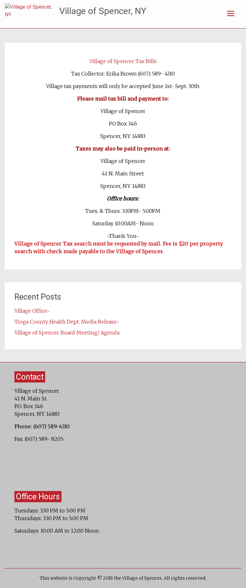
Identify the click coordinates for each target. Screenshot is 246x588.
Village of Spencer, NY (102, 11)
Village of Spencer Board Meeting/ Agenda (66, 332)
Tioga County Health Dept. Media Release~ (66, 321)
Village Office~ (32, 311)
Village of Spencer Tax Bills (123, 61)
